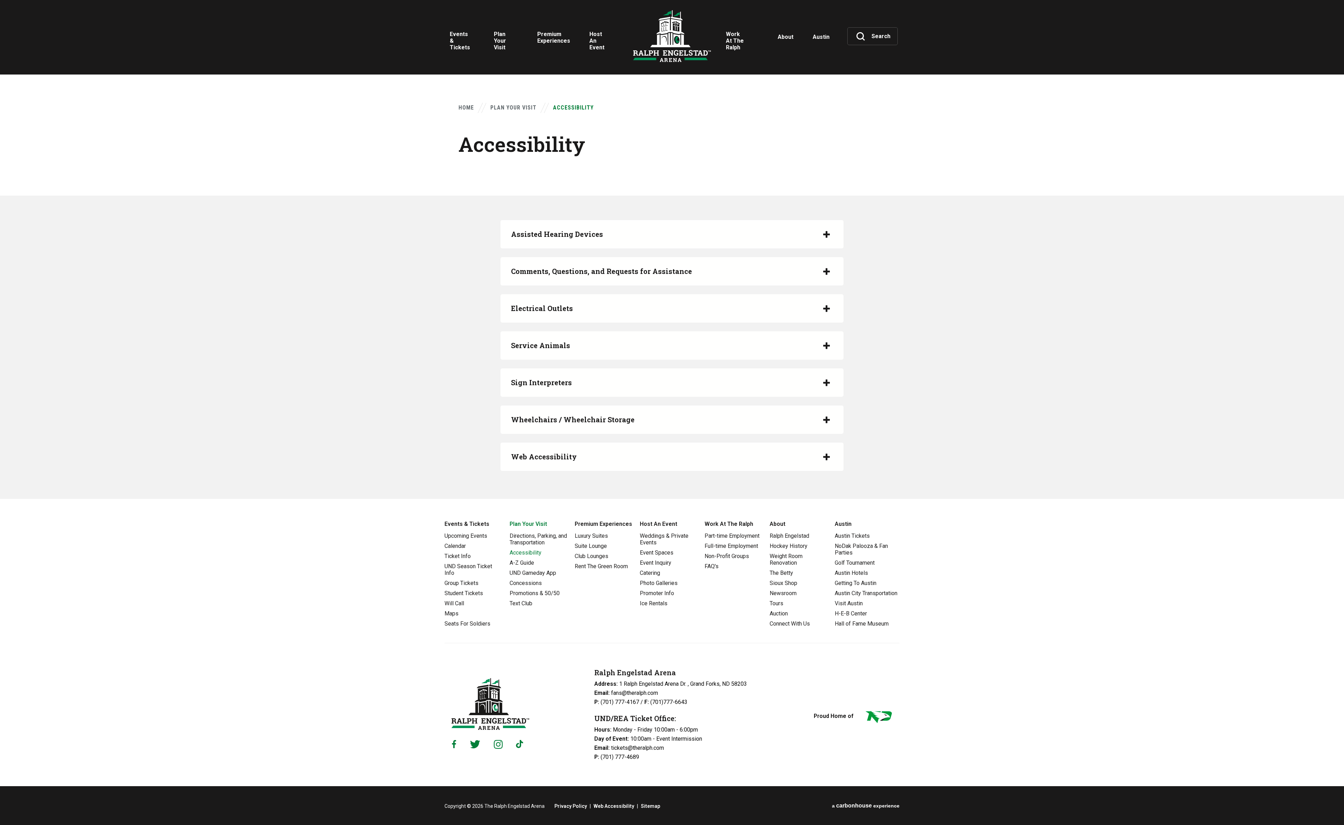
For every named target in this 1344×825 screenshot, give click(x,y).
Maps (451, 613)
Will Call (454, 603)
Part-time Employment (732, 536)
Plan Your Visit (513, 107)
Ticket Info (457, 556)
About (777, 524)
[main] (672, 249)
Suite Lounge (591, 546)
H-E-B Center (851, 613)
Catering (650, 573)
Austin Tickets (852, 536)
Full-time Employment (731, 546)
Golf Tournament (855, 562)
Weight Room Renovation (786, 559)
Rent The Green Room (601, 566)
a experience (865, 806)
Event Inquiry (655, 562)
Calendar (455, 546)
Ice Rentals (653, 603)
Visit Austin (849, 603)
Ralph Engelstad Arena (672, 36)
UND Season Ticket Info (468, 569)
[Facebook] (453, 744)
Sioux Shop (783, 583)
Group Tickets (461, 583)
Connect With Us (790, 623)
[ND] (878, 718)
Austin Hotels (851, 573)
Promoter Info (657, 593)
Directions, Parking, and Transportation (538, 539)
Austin (843, 524)
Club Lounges (591, 556)
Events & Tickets (466, 524)
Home (466, 107)
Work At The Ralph (729, 524)
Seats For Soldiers (467, 623)
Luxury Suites (591, 536)
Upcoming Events (465, 536)
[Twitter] (475, 744)
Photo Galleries (659, 583)
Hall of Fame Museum (862, 623)
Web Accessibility (614, 806)
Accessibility (525, 552)
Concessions (526, 583)
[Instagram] (498, 744)
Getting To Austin (855, 583)
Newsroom (783, 593)
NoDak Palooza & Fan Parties (861, 549)
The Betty (781, 573)
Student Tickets (463, 593)
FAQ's (712, 566)
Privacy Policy (570, 806)
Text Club (521, 603)
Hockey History (788, 546)
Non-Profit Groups (727, 556)
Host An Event (658, 524)
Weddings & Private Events (664, 539)
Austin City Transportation (866, 593)
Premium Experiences (603, 524)
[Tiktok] (521, 744)
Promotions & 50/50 (535, 593)
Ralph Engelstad (789, 536)
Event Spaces (656, 552)
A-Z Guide (522, 562)
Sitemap (650, 806)
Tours (776, 603)
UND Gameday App (533, 573)
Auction (779, 613)
